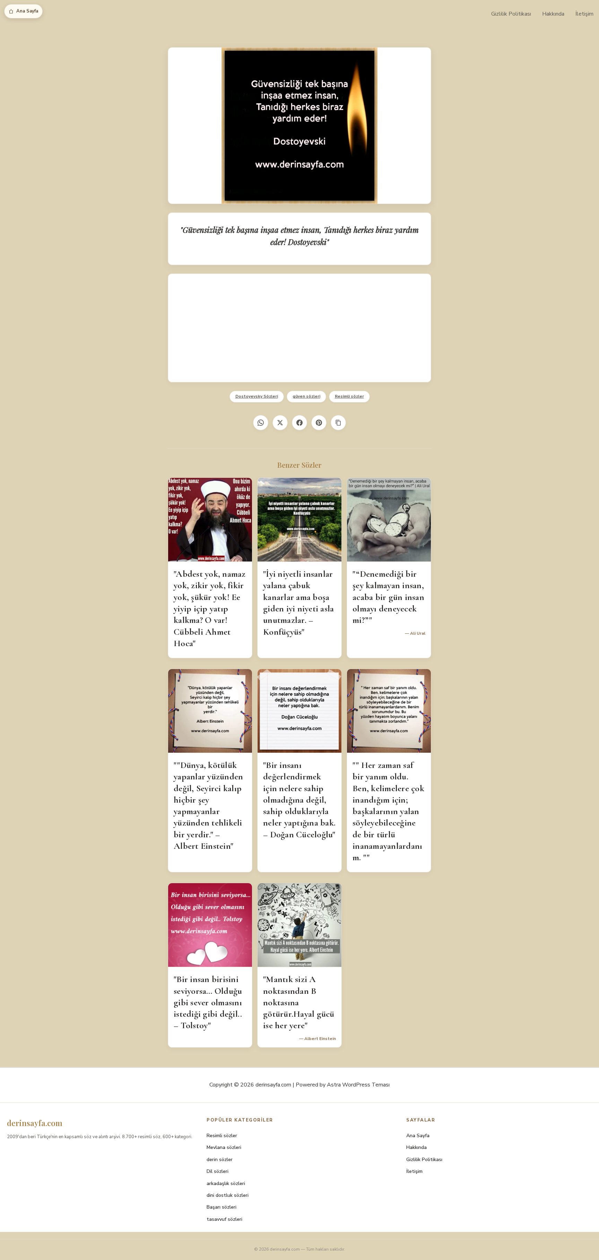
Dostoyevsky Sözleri (256, 396)
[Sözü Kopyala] (338, 422)
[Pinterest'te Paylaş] (319, 422)
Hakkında (553, 14)
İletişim (584, 14)
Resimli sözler (349, 396)
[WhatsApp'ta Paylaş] (260, 422)
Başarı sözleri (221, 1207)
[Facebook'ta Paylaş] (299, 422)
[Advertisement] (299, 328)
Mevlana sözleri (224, 1147)
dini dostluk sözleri (228, 1195)
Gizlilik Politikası (511, 14)
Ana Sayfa (27, 11)
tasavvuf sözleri (224, 1219)
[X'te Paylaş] (280, 422)
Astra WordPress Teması (358, 1085)
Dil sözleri (217, 1171)
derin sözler (220, 1159)
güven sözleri (306, 396)
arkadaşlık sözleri (226, 1183)
